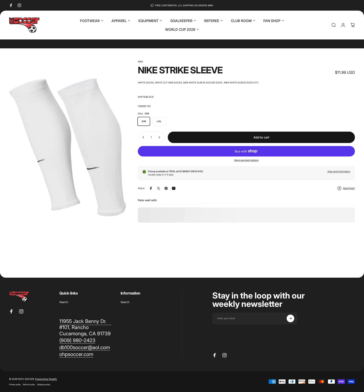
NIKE (140, 61)
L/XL (159, 121)
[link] (77, 340)
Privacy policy (15, 384)
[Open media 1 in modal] (67, 147)
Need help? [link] (349, 188)
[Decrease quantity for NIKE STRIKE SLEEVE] (142, 137)
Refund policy (29, 384)
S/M (144, 121)
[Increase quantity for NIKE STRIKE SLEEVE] (160, 137)
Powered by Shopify (46, 379)
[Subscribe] (290, 318)
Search (63, 302)
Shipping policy (43, 384)
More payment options (246, 160)
